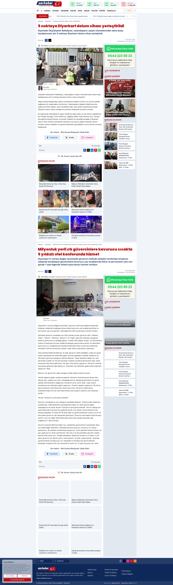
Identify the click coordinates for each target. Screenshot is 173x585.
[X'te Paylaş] (49, 40)
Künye (90, 572)
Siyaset (55, 11)
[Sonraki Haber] (135, 16)
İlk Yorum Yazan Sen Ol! (71, 156)
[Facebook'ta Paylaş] (46, 40)
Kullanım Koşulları (111, 570)
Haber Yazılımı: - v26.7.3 (120, 583)
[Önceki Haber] (132, 16)
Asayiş (73, 11)
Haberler (40, 21)
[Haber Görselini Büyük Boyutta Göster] (69, 66)
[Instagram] (127, 561)
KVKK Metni (126, 571)
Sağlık (87, 11)
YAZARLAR (60, 561)
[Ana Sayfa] (41, 10)
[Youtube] (131, 561)
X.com (71, 137)
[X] (124, 561)
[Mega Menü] (37, 10)
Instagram (89, 137)
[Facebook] (120, 561)
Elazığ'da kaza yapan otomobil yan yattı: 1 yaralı (105, 16)
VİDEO (129, 11)
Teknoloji (111, 11)
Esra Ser (50, 88)
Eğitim (102, 11)
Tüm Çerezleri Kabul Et (17, 580)
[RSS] (135, 561)
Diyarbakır (48, 21)
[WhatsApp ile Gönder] (99, 150)
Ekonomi (64, 11)
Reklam (90, 575)
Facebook (53, 137)
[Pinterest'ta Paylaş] (95, 150)
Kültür (94, 11)
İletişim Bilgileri (127, 574)
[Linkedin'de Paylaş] (92, 150)
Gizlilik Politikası (111, 572)
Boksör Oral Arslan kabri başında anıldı (65, 16)
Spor (80, 11)
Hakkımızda (92, 570)
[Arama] (135, 10)
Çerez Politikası (111, 575)
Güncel (47, 11)
